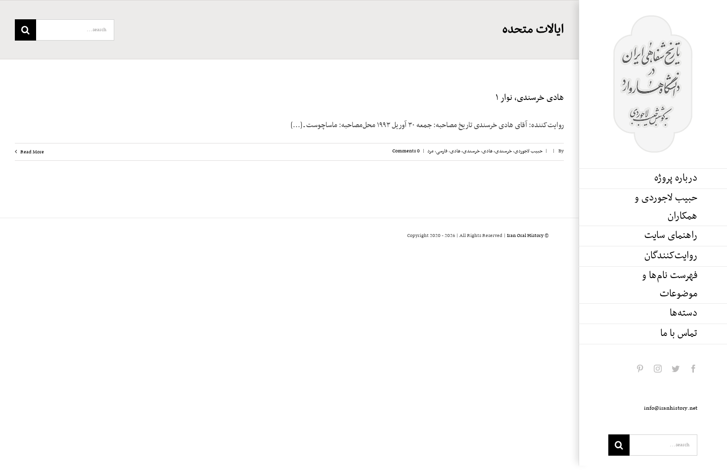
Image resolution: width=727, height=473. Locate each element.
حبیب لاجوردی (528, 151)
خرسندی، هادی (497, 151)
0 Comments (406, 151)
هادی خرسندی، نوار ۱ (530, 98)
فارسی (442, 151)
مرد (430, 151)
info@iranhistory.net (670, 408)
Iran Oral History (525, 236)
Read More (31, 152)
